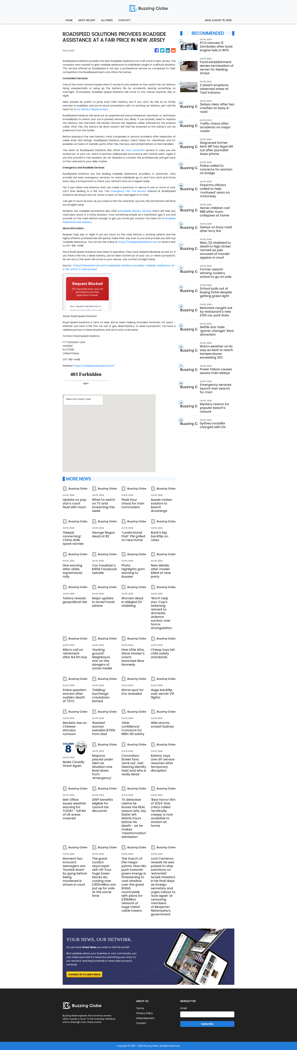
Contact (141, 1023)
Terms (140, 1008)
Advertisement (145, 1018)
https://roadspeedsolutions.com (138, 242)
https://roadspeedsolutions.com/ (94, 366)
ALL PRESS (107, 20)
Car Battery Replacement (92, 109)
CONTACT (124, 20)
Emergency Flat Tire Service (128, 191)
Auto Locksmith (135, 150)
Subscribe (207, 1024)
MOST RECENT (86, 20)
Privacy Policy (144, 1013)
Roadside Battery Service (135, 211)
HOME (69, 20)
